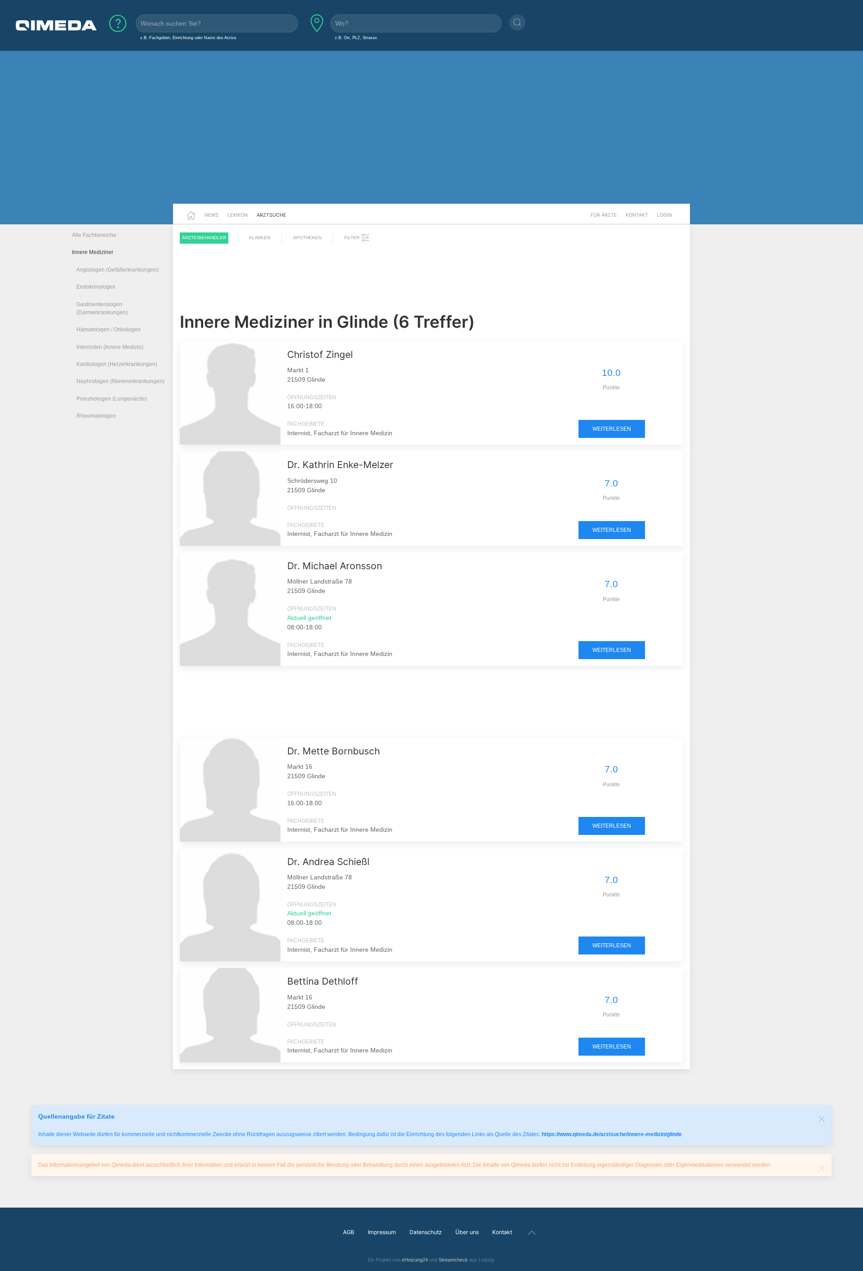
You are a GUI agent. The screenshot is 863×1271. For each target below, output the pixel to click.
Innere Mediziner (92, 252)
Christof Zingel (320, 354)
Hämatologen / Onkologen (108, 329)
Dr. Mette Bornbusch (333, 751)
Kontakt (637, 215)
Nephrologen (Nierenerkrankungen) (120, 381)
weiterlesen (611, 429)
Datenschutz (425, 1232)
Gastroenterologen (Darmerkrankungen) (102, 308)
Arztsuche (271, 215)
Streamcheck (453, 1259)
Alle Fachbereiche (94, 235)
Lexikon (237, 215)
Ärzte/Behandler (204, 237)
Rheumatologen (96, 416)
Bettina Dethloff (322, 981)
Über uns (467, 1232)
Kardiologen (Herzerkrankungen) (116, 364)
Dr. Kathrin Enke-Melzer (340, 464)
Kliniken (259, 237)
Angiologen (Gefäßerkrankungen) (117, 270)
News (211, 215)
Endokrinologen (96, 287)
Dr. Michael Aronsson (334, 565)
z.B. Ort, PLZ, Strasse (356, 37)
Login (664, 215)
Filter (352, 237)
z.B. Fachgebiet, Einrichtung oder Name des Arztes (188, 37)
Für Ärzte (604, 215)
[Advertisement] (431, 134)
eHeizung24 (415, 1259)
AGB (348, 1232)
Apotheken (307, 237)
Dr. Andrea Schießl (328, 861)
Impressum (382, 1232)
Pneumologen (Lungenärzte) (111, 399)
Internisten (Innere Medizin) (109, 347)
